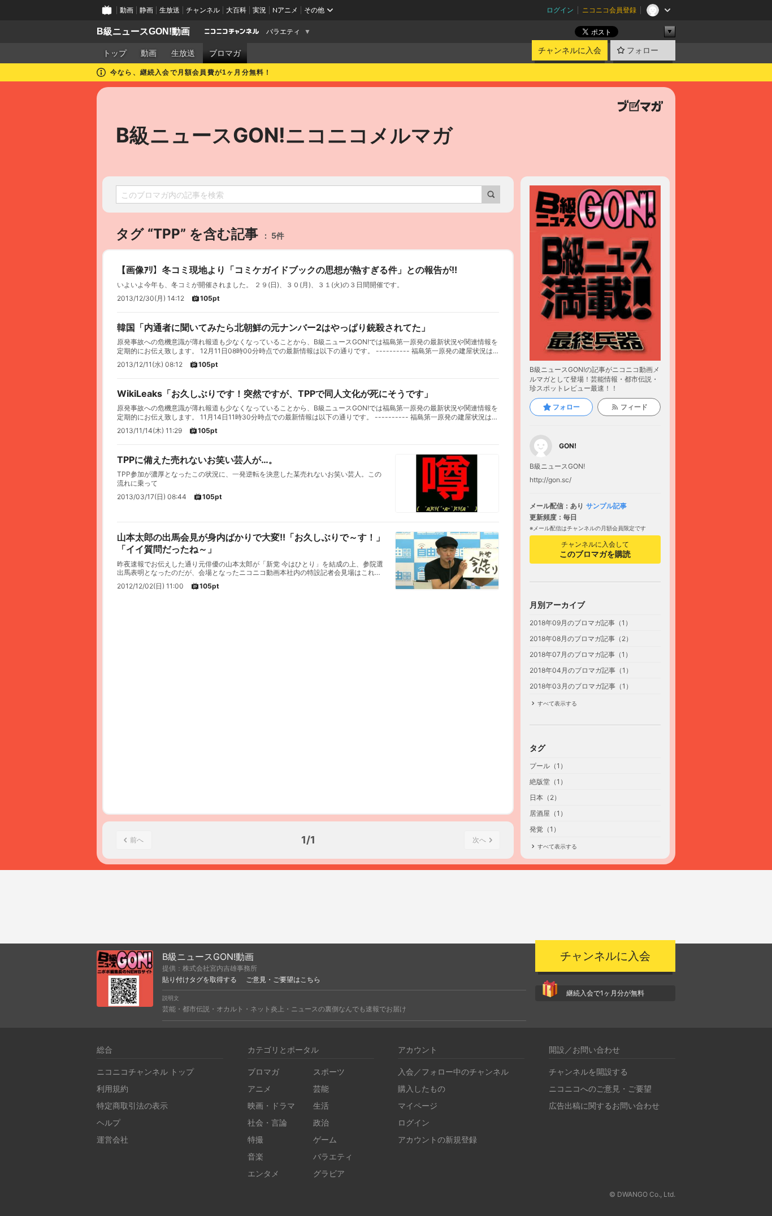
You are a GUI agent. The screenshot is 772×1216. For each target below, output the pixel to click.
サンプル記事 (606, 506)
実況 (259, 10)
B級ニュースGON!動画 (143, 31)
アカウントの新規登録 (437, 1139)
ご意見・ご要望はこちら (283, 979)
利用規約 (112, 1088)
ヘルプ (108, 1122)
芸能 (321, 1088)
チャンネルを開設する (588, 1071)
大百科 (236, 10)
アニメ (259, 1088)
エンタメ (263, 1173)
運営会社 (112, 1139)
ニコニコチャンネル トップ (145, 1071)
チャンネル (203, 10)
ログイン (560, 10)
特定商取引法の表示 (132, 1105)
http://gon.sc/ (550, 480)
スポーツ (329, 1071)
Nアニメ (285, 10)
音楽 (255, 1156)
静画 (146, 10)
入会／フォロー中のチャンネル (453, 1071)
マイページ (417, 1105)
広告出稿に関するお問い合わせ (604, 1105)
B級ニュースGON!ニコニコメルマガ (284, 135)
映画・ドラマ (271, 1105)
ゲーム (325, 1139)
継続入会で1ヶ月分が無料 (605, 993)
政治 (321, 1122)
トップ (115, 53)
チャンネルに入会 (569, 50)
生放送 (169, 10)
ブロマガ (225, 53)
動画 (126, 10)
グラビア (329, 1173)
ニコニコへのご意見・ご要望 (600, 1088)
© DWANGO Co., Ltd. (642, 1194)
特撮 (255, 1139)
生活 (321, 1105)
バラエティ (283, 32)
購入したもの (421, 1088)
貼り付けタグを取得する (199, 979)
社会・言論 (267, 1122)
